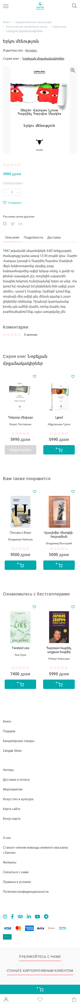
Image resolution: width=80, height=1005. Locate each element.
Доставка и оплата (16, 779)
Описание (12, 237)
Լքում (59, 417)
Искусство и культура (18, 799)
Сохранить (15, 202)
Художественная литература (33, 22)
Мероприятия (13, 789)
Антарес (31, 50)
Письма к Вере (20, 533)
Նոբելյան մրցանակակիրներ (24, 31)
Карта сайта (11, 809)
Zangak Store (12, 751)
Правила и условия (17, 882)
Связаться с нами (16, 872)
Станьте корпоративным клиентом (40, 971)
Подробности (33, 237)
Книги (6, 22)
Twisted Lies (20, 648)
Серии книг (60, 26)
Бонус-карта (11, 819)
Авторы (8, 770)
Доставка (54, 237)
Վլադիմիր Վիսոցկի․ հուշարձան (59, 534)
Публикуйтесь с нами (40, 957)
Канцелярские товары (19, 741)
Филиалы (9, 862)
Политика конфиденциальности (26, 892)
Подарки (9, 731)
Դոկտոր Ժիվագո (20, 417)
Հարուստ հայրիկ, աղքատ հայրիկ (59, 650)
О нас (7, 838)
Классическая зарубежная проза (26, 26)
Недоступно (20, 449)
